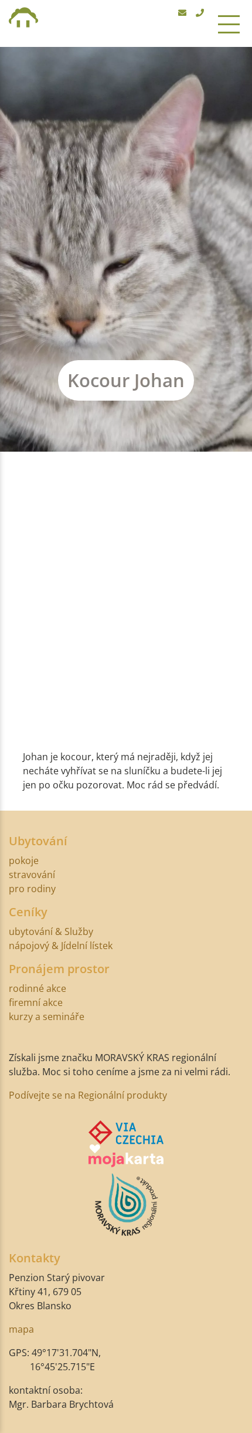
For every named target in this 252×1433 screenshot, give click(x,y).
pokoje (24, 860)
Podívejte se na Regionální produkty (88, 1095)
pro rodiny (32, 888)
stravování (32, 874)
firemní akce (36, 1002)
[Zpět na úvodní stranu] (23, 23)
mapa (21, 1329)
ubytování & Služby (51, 931)
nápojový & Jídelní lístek (61, 945)
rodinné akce (37, 988)
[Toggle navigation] (229, 23)
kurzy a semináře (46, 1016)
